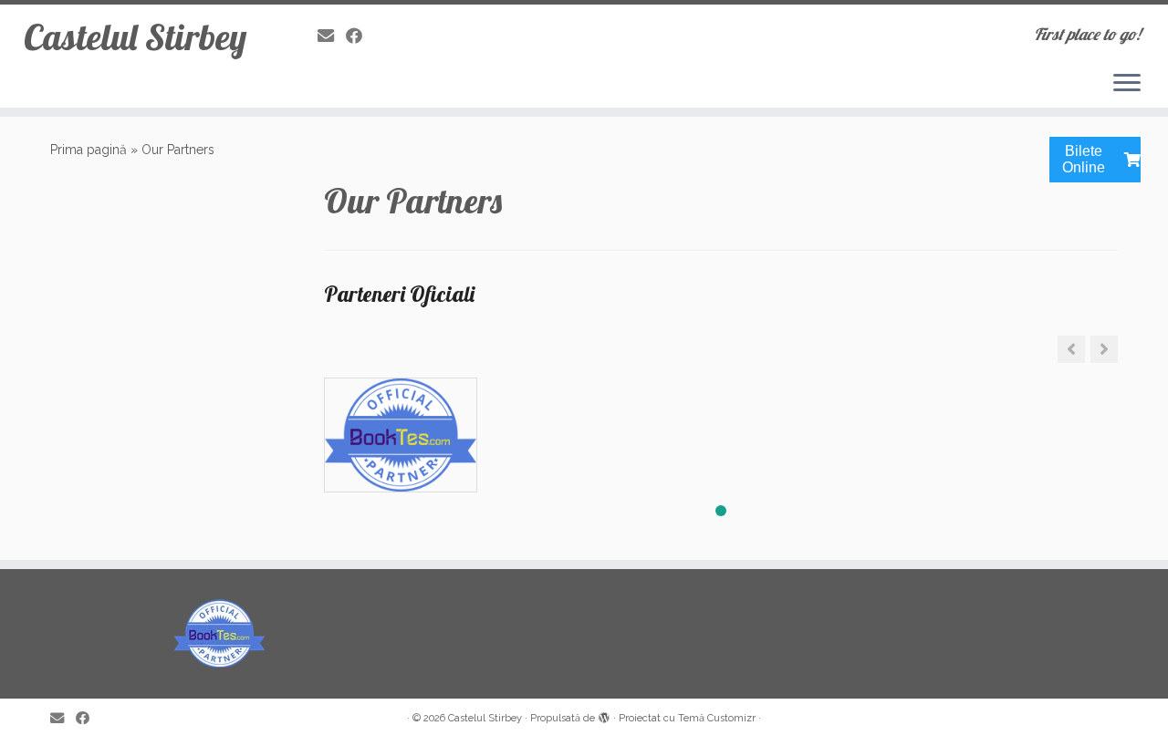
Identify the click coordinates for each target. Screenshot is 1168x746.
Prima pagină (88, 149)
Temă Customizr (717, 718)
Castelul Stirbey (135, 36)
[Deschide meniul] (1127, 84)
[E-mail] (332, 36)
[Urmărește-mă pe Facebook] (360, 36)
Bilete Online (1083, 159)
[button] (1104, 349)
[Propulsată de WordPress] (604, 715)
